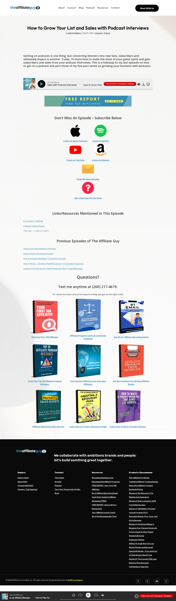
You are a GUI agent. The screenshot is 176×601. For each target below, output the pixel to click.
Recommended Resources (102, 478)
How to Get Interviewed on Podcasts (39, 248)
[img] (148, 84)
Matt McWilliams (74, 33)
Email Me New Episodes (88, 179)
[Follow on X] (147, 581)
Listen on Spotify (100, 141)
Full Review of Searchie (138, 567)
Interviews (99, 33)
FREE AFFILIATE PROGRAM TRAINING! (120, 84)
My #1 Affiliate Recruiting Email (105, 493)
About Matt (22, 482)
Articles (58, 482)
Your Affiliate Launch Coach (103, 513)
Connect (71, 7)
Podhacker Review (136, 540)
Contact (115, 7)
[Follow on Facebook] (138, 581)
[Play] (42, 84)
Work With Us (147, 8)
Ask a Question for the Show (88, 198)
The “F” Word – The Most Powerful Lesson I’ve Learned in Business (53, 263)
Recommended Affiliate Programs (106, 482)
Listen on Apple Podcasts (75, 141)
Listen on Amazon (100, 160)
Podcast (90, 7)
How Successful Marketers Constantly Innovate (44, 258)
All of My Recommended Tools (104, 517)
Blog (81, 7)
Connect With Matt (25, 486)
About (61, 7)
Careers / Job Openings (27, 490)
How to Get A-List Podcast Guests (38, 253)
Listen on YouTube (75, 160)
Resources (102, 7)
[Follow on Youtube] (157, 581)
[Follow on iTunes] (166, 581)
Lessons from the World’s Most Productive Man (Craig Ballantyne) (53, 268)
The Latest (59, 478)
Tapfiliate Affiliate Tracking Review (143, 482)
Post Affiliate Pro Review (139, 478)
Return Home (23, 478)
